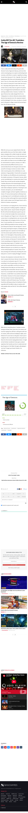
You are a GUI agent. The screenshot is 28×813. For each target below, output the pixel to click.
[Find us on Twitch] (18, 747)
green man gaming (21, 796)
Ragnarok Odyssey (21, 428)
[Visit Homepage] (14, 2)
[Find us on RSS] (14, 747)
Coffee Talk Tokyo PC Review (14, 300)
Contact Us (8, 793)
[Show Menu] (1, 2)
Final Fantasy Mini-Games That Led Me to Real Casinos (13, 628)
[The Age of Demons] (10, 406)
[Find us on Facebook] (2, 747)
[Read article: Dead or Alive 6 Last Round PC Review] (4, 297)
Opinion (4, 587)
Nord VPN (11, 800)
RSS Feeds (20, 795)
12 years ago (13, 46)
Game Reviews (5, 607)
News (6, 801)
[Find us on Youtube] (5, 747)
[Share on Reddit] (19, 65)
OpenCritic (15, 796)
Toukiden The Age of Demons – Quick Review (3, 387)
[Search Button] (26, 2)
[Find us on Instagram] (11, 747)
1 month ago (10, 612)
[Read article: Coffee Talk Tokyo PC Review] (4, 301)
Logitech (21, 798)
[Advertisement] (14, 19)
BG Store (9, 796)
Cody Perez (7, 46)
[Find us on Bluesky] (8, 747)
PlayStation (14, 428)
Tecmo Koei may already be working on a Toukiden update (16, 388)
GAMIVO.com (9, 798)
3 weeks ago (12, 593)
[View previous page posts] (13, 306)
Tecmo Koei (4, 430)
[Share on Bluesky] (8, 65)
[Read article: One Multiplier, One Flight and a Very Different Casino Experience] (14, 582)
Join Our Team (21, 793)
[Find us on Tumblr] (21, 747)
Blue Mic (21, 800)
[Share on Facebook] (3, 65)
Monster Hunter (7, 428)
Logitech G (3, 798)
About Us (2, 793)
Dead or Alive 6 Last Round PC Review (16, 295)
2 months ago (12, 630)
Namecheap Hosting (4, 800)
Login (26, 489)
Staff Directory (14, 793)
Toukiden (9, 430)
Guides (15, 801)
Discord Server (3, 796)
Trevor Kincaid (5, 593)
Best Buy (16, 800)
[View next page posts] (15, 306)
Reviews (2, 801)
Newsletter (15, 795)
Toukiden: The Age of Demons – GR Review (10, 387)
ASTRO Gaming (15, 798)
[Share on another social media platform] (24, 65)
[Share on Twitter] (14, 65)
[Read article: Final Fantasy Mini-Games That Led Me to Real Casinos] (14, 620)
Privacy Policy (3, 795)
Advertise (9, 795)
